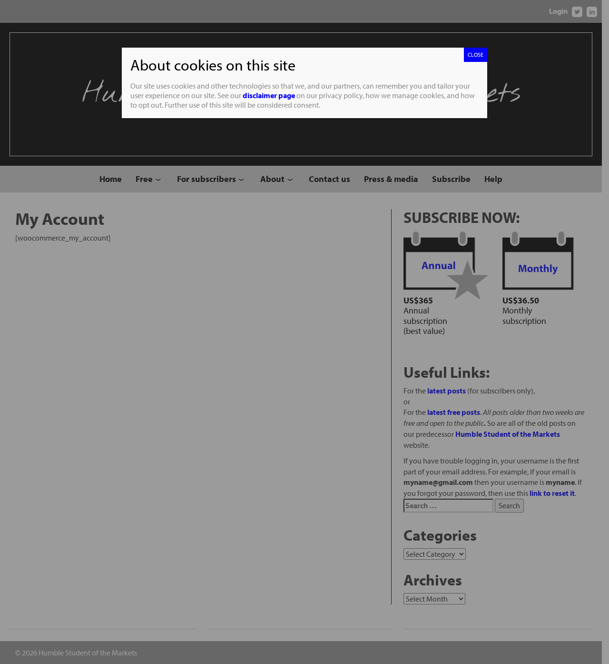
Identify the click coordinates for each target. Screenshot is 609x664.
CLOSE (475, 54)
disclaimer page (269, 95)
